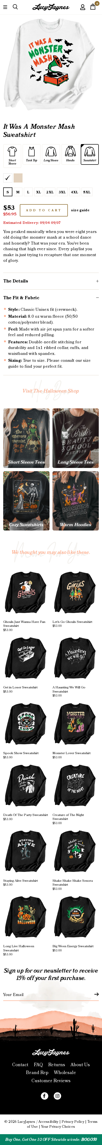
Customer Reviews (51, 1081)
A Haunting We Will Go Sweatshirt (68, 691)
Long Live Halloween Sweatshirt (18, 950)
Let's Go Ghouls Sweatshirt (72, 623)
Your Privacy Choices (58, 1126)
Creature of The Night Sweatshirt (68, 819)
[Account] (82, 11)
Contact (20, 1065)
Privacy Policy (73, 1121)
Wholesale (65, 1073)
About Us (80, 1065)
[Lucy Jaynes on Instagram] (57, 1096)
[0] (93, 8)
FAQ (38, 1065)
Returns (56, 1065)
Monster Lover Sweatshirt (71, 755)
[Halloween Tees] (26, 438)
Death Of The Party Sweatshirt (25, 817)
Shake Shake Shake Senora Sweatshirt (72, 884)
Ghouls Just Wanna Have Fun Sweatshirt (24, 625)
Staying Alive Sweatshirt (20, 882)
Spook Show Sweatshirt (21, 755)
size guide (80, 210)
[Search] (15, 7)
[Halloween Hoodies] (75, 501)
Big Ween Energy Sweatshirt (73, 948)
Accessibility (48, 1121)
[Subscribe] (93, 994)
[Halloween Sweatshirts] (26, 501)
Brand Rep (37, 1073)
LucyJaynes (26, 1121)
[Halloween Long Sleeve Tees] (75, 438)
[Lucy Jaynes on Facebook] (44, 1096)
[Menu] (5, 7)
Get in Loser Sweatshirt (20, 689)
